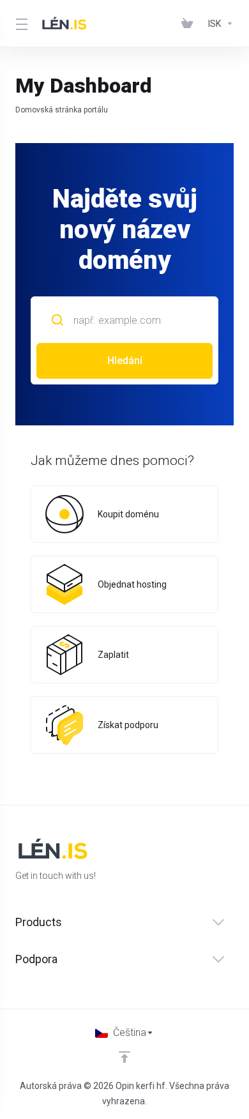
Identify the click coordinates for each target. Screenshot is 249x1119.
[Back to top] (124, 1057)
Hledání (124, 360)
